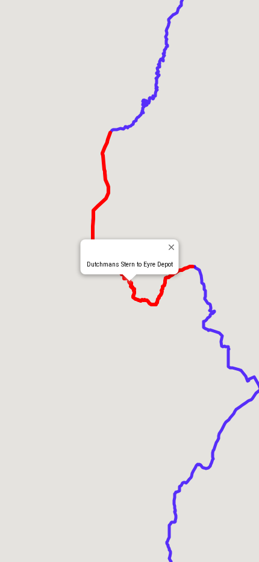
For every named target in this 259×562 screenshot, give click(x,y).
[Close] (171, 246)
